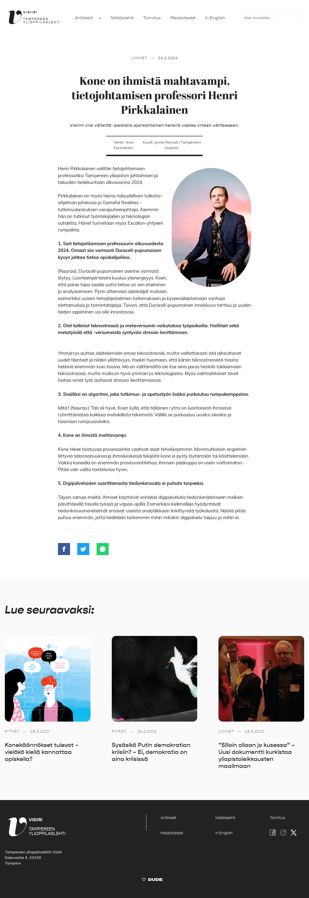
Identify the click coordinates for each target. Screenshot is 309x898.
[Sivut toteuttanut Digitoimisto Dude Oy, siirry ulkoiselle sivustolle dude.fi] (152, 881)
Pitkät (12, 731)
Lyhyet (139, 58)
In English (215, 18)
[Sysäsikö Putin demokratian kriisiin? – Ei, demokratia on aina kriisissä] (154, 679)
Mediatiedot (183, 18)
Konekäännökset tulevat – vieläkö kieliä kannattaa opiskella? (42, 752)
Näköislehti (122, 18)
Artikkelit (84, 18)
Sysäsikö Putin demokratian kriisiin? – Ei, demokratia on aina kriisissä (151, 752)
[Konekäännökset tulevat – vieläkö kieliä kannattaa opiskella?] (48, 679)
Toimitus (152, 18)
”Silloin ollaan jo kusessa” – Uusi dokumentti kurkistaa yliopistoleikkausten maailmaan (256, 755)
